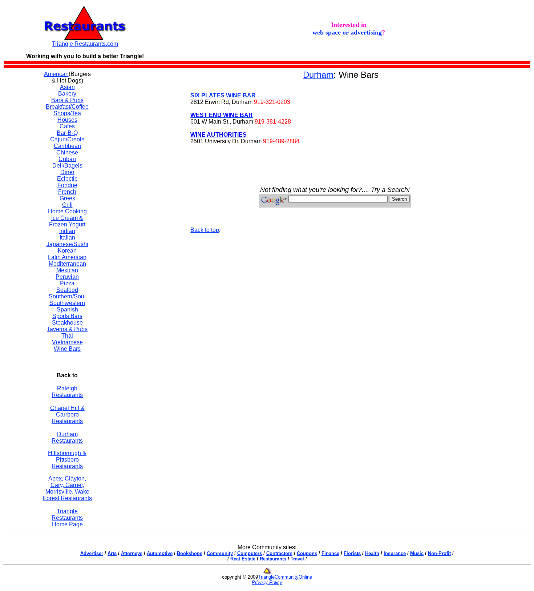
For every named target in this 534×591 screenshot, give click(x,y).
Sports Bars (67, 316)
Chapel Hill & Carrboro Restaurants (67, 414)
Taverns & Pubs (67, 329)
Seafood (67, 290)
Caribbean (67, 146)
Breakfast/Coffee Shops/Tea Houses (67, 113)
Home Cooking (67, 211)
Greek (67, 198)
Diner (67, 172)
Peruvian (67, 277)
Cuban (67, 159)
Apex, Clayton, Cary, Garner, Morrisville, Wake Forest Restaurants (67, 488)
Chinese (67, 152)
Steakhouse (67, 322)
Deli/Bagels (67, 165)
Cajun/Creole (67, 139)
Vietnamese (67, 342)
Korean (67, 251)
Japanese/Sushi (67, 244)
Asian (67, 87)
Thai (67, 336)
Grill (67, 205)
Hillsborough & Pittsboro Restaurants (67, 459)
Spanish (67, 309)
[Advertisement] (141, 179)
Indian (67, 231)
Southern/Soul (67, 296)
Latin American (67, 257)
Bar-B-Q (67, 133)
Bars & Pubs (67, 100)
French (67, 192)
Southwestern (67, 303)
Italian (67, 237)
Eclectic (67, 179)
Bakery (67, 94)
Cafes (67, 126)
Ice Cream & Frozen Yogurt (67, 221)
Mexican (67, 270)
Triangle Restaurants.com (85, 44)
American (56, 74)
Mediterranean (67, 264)
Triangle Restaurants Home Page (67, 517)
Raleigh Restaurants (67, 391)
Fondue (67, 185)
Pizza (67, 283)
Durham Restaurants (67, 437)
